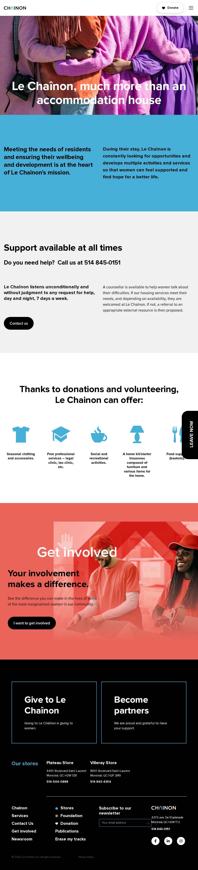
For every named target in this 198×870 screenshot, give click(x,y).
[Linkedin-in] (168, 841)
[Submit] (147, 823)
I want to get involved (32, 623)
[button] (191, 8)
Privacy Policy (86, 857)
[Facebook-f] (155, 841)
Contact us (19, 323)
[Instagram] (181, 841)
